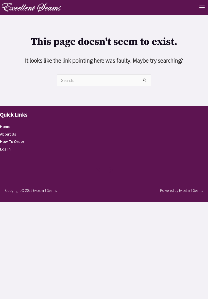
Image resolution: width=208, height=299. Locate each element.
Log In (5, 149)
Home (5, 126)
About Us (8, 134)
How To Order (12, 141)
